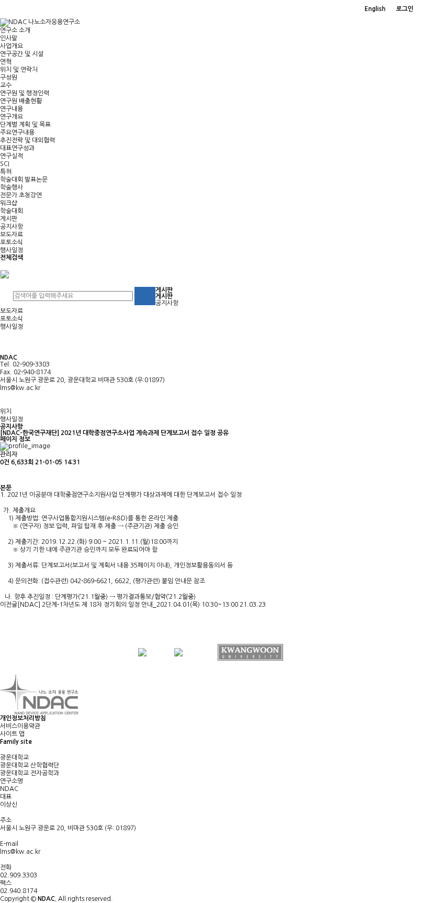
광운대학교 (14, 757)
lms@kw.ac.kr (20, 388)
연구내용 (11, 109)
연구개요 (11, 117)
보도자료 (11, 234)
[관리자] (424, 9)
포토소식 (11, 242)
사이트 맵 (12, 734)
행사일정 (11, 250)
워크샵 (8, 203)
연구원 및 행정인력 (24, 93)
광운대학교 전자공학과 (29, 773)
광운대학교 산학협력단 (29, 765)
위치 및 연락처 (19, 69)
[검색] (144, 296)
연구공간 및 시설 (21, 54)
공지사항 (11, 227)
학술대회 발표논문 (24, 179)
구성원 (8, 77)
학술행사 (11, 187)
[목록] (5, 475)
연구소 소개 (15, 30)
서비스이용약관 (20, 726)
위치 (6, 411)
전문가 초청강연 (21, 195)
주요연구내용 (17, 132)
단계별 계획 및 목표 (25, 124)
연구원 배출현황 (21, 101)
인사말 (8, 38)
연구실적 (11, 156)
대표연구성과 (17, 148)
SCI (4, 164)
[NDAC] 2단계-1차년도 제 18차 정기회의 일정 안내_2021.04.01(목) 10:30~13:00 (127, 604)
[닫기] (4, 273)
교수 (6, 85)
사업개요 (11, 46)
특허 (6, 172)
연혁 (6, 62)
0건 (4, 462)
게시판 (8, 219)
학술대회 (11, 211)
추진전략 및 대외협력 (27, 140)
